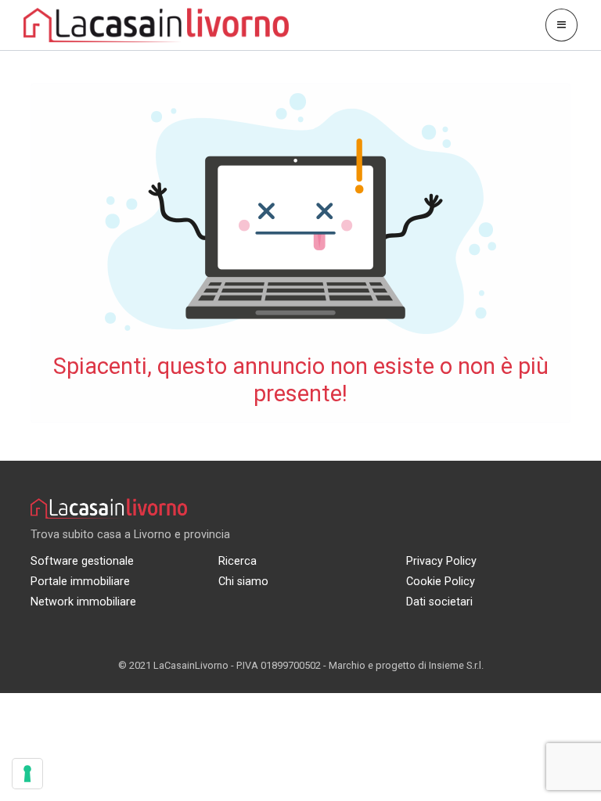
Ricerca (237, 561)
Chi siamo (243, 581)
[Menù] (561, 25)
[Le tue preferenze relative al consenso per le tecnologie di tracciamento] (27, 773)
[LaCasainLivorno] (156, 23)
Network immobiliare (83, 602)
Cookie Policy (440, 581)
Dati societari (439, 602)
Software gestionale (82, 561)
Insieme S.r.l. (456, 665)
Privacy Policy (441, 561)
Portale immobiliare (80, 581)
